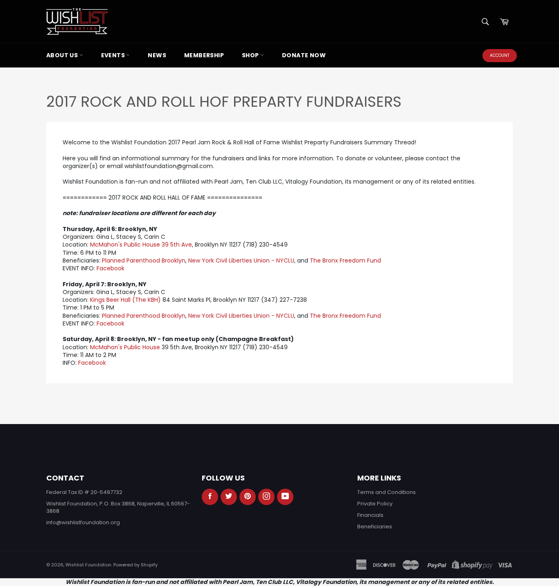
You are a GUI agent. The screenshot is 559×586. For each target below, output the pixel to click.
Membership (204, 55)
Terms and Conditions (386, 492)
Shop (251, 55)
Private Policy (374, 503)
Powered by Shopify (135, 564)
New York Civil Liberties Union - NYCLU (241, 260)
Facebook (110, 268)
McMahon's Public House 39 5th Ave (141, 244)
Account (499, 55)
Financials (370, 515)
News (157, 55)
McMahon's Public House (125, 347)
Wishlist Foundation (88, 564)
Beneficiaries (374, 526)
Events (113, 55)
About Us (62, 55)
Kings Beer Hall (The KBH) (125, 300)
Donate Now (304, 55)
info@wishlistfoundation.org (83, 522)
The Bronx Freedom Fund (345, 260)
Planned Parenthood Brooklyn (143, 260)
